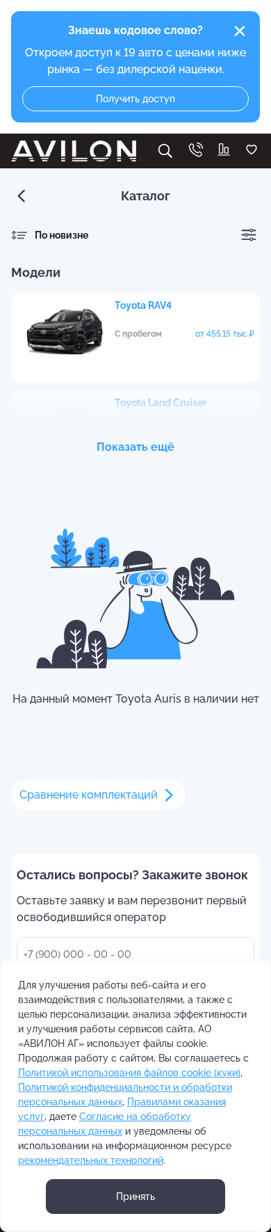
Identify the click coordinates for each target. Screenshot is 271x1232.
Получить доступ (135, 98)
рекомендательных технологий (90, 1160)
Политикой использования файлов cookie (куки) (129, 1072)
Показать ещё (135, 447)
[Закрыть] (240, 31)
